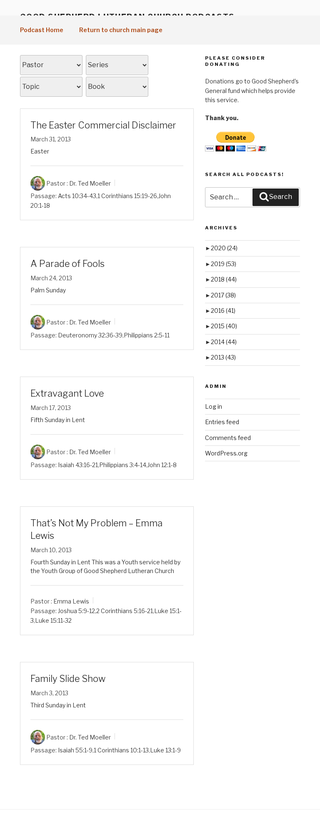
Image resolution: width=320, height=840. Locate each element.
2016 (223, 310)
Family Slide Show (67, 678)
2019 (223, 263)
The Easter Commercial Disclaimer (103, 125)
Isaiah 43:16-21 (78, 464)
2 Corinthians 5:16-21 (124, 610)
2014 (224, 341)
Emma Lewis (71, 601)
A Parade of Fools (67, 263)
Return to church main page (120, 29)
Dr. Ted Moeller (90, 183)
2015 (224, 325)
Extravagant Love (67, 393)
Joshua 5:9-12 (76, 610)
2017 (223, 295)
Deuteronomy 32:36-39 (90, 335)
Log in (213, 406)
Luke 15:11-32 (53, 620)
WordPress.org (226, 453)
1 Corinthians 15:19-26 (127, 195)
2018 (224, 279)
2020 (224, 247)
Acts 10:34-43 (77, 195)
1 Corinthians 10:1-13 (121, 750)
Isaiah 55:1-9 (75, 750)
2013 (223, 357)
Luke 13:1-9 (165, 750)
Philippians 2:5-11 (147, 335)
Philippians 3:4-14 (122, 464)
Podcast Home (41, 29)
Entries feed (222, 421)
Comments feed (228, 437)
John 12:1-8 (162, 464)
